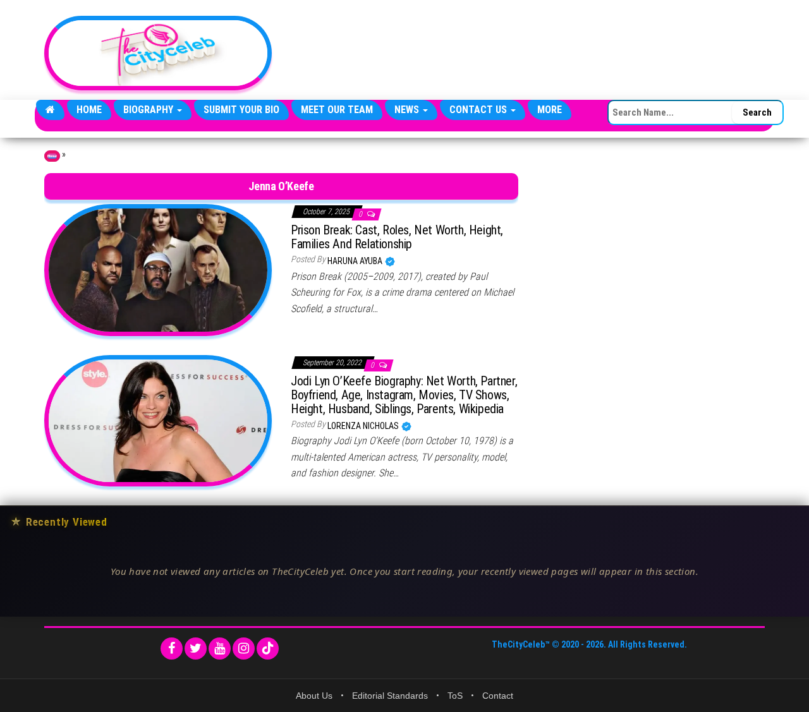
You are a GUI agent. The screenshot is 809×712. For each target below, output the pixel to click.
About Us (314, 696)
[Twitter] (196, 648)
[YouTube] (220, 648)
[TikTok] (268, 648)
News (408, 110)
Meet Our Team (337, 110)
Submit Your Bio (241, 110)
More (549, 110)
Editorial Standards (390, 696)
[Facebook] (172, 648)
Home (89, 110)
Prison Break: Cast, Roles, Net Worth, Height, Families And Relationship (397, 236)
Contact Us (479, 110)
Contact (497, 696)
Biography (149, 110)
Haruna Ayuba (355, 261)
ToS (455, 696)
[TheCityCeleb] (50, 110)
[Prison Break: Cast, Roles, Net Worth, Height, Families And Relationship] (158, 269)
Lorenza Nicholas (364, 426)
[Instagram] (244, 648)
